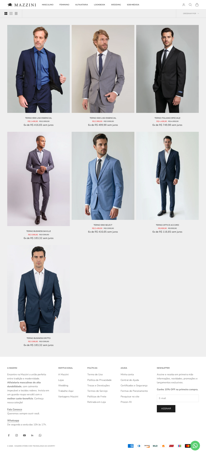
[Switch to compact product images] (16, 13)
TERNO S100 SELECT (103, 225)
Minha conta (127, 374)
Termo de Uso (95, 374)
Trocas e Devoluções (98, 385)
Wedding (116, 4)
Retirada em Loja (96, 402)
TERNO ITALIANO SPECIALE (167, 118)
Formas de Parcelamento (134, 391)
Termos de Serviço (97, 391)
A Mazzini (63, 374)
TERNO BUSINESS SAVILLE (38, 231)
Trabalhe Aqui (65, 391)
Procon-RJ (126, 402)
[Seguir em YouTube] (24, 435)
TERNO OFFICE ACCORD (167, 225)
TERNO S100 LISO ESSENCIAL (38, 118)
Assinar (166, 408)
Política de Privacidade (99, 380)
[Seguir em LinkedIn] (32, 435)
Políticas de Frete (96, 396)
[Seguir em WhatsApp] (40, 435)
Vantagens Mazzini (68, 396)
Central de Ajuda (130, 380)
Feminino (64, 4)
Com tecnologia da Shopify (41, 446)
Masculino (47, 4)
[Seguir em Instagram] (16, 435)
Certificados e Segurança (134, 385)
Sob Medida (133, 4)
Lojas (61, 380)
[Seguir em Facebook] (8, 435)
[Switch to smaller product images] (11, 13)
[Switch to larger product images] (6, 13)
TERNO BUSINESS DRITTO (39, 338)
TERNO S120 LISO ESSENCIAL (103, 118)
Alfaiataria (81, 4)
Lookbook (99, 4)
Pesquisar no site (130, 396)
